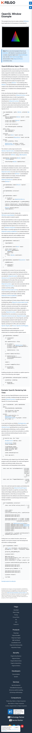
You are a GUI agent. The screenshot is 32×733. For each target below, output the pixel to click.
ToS (16, 619)
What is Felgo (16, 612)
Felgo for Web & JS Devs (16, 661)
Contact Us (16, 624)
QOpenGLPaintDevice (9, 144)
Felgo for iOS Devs (16, 665)
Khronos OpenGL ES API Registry (20, 325)
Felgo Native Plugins (16, 647)
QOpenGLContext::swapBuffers (9, 231)
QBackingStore (23, 154)
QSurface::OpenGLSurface (7, 151)
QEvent (12, 135)
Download (16, 610)
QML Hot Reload (16, 640)
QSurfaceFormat (5, 278)
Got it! (17, 727)
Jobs (16, 622)
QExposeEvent (17, 137)
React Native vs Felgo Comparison (16, 703)
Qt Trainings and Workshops (16, 692)
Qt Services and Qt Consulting (16, 690)
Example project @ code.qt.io (8, 581)
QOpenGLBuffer (8, 416)
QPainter (14, 82)
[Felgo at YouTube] (22, 726)
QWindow (26, 21)
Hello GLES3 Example (15, 57)
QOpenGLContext (8, 143)
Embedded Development (16, 687)
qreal (9, 548)
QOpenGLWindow (22, 55)
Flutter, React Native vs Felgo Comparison (16, 701)
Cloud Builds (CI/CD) (16, 642)
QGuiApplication (22, 423)
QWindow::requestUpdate (7, 215)
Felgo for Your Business (16, 656)
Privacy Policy (16, 617)
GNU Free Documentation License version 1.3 (17, 592)
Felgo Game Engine (16, 637)
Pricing (16, 614)
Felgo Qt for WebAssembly (16, 645)
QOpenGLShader (26, 524)
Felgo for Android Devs (16, 663)
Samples (16, 676)
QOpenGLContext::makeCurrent (9, 289)
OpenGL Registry (5, 325)
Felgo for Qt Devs (16, 658)
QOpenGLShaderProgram (10, 417)
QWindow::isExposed (10, 227)
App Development (16, 685)
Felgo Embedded (16, 635)
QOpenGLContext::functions (8, 316)
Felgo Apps (16, 633)
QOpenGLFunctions (21, 95)
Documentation (16, 674)
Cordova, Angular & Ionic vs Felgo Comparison (16, 706)
